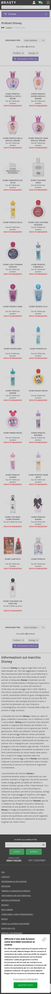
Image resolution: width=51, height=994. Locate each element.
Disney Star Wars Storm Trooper (12, 518)
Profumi (9, 28)
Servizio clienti (13, 859)
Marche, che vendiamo (11, 933)
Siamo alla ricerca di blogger (15, 924)
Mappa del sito (8, 928)
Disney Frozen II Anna (12, 307)
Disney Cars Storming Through (13, 266)
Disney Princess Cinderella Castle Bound (12, 96)
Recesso (5, 905)
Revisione (5, 886)
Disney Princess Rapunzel (38, 434)
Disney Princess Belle (12, 222)
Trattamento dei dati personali (16, 895)
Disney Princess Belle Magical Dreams (12, 139)
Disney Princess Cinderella (38, 266)
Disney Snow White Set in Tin (13, 181)
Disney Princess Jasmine (13, 392)
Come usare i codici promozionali (17, 914)
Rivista (4, 919)
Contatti (5, 877)
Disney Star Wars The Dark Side (12, 602)
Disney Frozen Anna (12, 349)
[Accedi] (34, 2)
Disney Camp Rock (13, 559)
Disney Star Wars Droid (38, 181)
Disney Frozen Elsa (38, 349)
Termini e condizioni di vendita (15, 891)
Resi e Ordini (7, 909)
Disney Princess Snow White (38, 476)
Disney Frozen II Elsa (38, 307)
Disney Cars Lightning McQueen (38, 223)
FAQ (3, 872)
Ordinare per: (13, 40)
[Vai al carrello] (39, 2)
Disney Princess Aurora (13, 476)
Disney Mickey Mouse (38, 391)
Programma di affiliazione (14, 881)
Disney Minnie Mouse (13, 433)
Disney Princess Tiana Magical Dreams (38, 139)
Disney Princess (38, 559)
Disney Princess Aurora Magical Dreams (38, 96)
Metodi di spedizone (10, 900)
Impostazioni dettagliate (25, 979)
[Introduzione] (2, 27)
